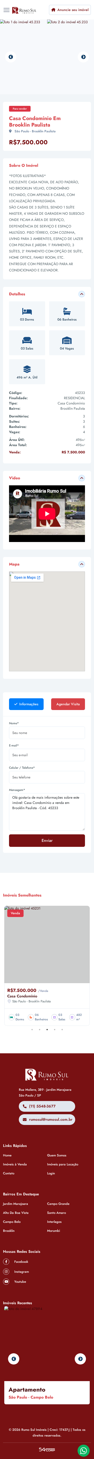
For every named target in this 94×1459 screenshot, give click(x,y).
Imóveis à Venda (15, 1164)
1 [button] (32, 1029)
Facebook (20, 1261)
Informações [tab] (28, 704)
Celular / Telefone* (22, 767)
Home (7, 1155)
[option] (23, 56)
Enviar (47, 840)
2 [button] (39, 1029)
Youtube (19, 1281)
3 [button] (47, 1029)
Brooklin (9, 1230)
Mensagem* (17, 790)
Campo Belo (12, 1221)
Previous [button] (10, 57)
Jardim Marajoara (15, 1203)
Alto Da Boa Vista (16, 1212)
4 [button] (54, 1029)
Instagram (21, 1271)
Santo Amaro (56, 1212)
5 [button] (62, 1029)
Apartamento (27, 1389)
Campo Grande (58, 1203)
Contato (8, 1173)
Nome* (14, 723)
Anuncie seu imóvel (72, 9)
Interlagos (54, 1221)
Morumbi (53, 1230)
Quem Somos (56, 1155)
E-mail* (14, 745)
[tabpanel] (47, 787)
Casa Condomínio (22, 996)
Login (51, 1173)
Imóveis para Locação (62, 1164)
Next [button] (83, 57)
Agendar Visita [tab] (68, 704)
